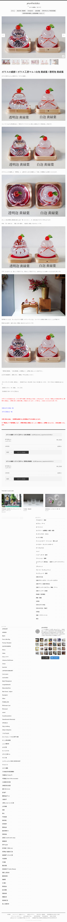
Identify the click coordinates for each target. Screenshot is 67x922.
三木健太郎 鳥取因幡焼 (8, 771)
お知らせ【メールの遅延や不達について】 (20, 917)
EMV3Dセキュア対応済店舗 (48, 10)
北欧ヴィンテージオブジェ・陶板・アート (47, 587)
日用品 (37, 611)
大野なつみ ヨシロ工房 (8, 803)
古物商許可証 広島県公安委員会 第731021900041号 (44, 917)
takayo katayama (6, 730)
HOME (8, 914)
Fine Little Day (6, 639)
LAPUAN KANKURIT (7, 670)
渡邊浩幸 (4, 841)
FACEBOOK (45, 916)
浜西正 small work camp (8, 837)
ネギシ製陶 (5, 768)
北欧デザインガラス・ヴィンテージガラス (47, 580)
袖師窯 (4, 879)
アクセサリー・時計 (41, 520)
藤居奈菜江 (5, 876)
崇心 (3, 813)
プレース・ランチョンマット (43, 570)
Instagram (30, 10)
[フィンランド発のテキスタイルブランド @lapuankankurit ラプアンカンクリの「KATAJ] (41, 644)
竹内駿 (4, 862)
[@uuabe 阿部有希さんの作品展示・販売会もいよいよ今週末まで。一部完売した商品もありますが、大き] (55, 640)
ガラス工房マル (6, 754)
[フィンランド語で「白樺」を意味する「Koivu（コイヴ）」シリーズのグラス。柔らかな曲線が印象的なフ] (41, 640)
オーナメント (39, 527)
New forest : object (7, 691)
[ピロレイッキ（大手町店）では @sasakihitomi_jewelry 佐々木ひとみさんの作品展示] (37, 644)
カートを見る (34, 7)
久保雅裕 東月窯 (6, 782)
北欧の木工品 (39, 577)
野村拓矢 (4, 886)
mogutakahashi (6, 684)
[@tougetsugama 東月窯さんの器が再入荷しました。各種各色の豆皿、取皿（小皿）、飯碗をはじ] (55, 644)
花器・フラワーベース (41, 615)
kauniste (4, 667)
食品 (37, 618)
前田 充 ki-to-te (6, 789)
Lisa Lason (5, 674)
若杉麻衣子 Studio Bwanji (9, 869)
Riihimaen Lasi (6, 705)
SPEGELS (5, 723)
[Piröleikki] (33, 4)
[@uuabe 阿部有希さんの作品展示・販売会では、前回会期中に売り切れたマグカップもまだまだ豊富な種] (37, 653)
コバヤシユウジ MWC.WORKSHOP (11, 761)
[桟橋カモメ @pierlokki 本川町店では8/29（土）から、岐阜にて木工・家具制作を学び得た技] (63, 648)
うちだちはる (5, 733)
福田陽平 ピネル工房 (7, 855)
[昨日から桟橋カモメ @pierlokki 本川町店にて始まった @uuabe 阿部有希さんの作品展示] (55, 653)
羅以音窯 (4, 865)
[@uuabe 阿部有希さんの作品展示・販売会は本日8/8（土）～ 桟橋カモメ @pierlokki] (63, 653)
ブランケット (39, 566)
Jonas (3, 663)
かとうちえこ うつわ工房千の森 (10, 736)
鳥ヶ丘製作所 (5, 904)
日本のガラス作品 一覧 (8, 408)
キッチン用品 (39, 537)
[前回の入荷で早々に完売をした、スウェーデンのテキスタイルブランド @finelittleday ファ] (37, 648)
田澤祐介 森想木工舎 (7, 851)
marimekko (5, 677)
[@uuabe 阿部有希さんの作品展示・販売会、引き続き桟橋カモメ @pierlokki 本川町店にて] (46, 653)
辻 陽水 (4, 883)
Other (3, 698)
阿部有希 (4, 893)
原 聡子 (4, 792)
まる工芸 (4, 747)
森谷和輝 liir (5, 830)
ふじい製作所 (5, 743)
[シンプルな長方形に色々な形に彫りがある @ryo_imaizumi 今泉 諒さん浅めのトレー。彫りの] (50, 653)
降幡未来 (4, 897)
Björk (3, 636)
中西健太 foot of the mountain (10, 778)
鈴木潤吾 (4, 890)
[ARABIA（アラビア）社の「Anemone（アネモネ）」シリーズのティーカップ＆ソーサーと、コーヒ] (50, 644)
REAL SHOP (53, 916)
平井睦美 (4, 817)
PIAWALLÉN (5, 702)
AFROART (5, 629)
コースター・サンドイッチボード (44, 544)
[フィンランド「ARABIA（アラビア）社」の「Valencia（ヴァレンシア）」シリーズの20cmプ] (59, 640)
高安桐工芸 (5, 900)
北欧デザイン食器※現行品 (43, 584)
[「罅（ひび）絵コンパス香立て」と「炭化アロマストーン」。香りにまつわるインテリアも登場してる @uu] (63, 640)
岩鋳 (3, 810)
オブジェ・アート (40, 523)
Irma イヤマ (5, 656)
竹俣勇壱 (4, 858)
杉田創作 (4, 823)
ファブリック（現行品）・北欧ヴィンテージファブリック (50, 562)
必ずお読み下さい (28, 916)
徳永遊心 (4, 820)
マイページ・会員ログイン (19, 914)
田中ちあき (5, 844)
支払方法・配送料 (21, 10)
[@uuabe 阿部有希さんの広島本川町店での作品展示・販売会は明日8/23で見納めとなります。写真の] (46, 640)
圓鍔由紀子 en (6, 796)
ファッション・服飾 (41, 558)
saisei (3, 712)
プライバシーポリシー (16, 916)
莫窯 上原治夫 (5, 872)
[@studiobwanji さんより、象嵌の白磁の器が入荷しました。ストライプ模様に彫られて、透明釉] (37, 640)
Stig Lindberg (6, 726)
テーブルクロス (40, 548)
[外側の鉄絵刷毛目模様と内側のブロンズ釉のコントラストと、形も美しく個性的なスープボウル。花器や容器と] (59, 648)
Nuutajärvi (5, 695)
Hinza (3, 649)
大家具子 (4, 799)
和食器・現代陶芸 (40, 594)
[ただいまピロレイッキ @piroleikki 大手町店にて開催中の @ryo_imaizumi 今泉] (41, 653)
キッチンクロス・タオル (42, 534)
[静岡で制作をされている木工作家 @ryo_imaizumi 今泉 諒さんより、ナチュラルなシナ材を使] (59, 644)
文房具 (37, 601)
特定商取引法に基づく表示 (53, 914)
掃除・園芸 (39, 597)
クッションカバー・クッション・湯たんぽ (47, 541)
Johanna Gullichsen (7, 660)
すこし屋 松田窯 (6, 740)
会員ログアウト (31, 914)
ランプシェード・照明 (41, 573)
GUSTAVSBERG (6, 646)
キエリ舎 (4, 757)
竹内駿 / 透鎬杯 (27, 509)
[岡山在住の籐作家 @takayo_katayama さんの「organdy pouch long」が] (46, 648)
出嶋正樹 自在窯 (6, 785)
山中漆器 (4, 806)
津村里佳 (4, 834)
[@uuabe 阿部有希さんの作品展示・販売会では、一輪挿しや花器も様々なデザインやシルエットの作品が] (46, 644)
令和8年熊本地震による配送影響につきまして (33, 13)
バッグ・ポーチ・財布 (41, 555)
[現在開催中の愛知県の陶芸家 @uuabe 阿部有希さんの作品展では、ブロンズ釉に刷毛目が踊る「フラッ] (63, 644)
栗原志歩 (4, 827)
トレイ (37, 551)
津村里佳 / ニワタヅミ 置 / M (52, 509)
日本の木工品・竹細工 (41, 608)
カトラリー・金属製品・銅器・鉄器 (45, 530)
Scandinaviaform (6, 716)
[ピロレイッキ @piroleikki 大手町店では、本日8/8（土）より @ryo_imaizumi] (59, 653)
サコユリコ (5, 764)
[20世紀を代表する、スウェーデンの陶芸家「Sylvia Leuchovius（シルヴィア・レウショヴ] (50, 640)
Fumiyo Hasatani (6, 642)
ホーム (13, 10)
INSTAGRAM (37, 916)
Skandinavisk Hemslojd (8, 719)
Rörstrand (5, 709)
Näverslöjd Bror (6, 688)
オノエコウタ (5, 750)
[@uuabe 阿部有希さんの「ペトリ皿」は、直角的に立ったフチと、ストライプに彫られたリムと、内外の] (50, 648)
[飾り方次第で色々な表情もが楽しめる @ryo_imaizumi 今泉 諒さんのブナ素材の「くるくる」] (55, 648)
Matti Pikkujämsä (7, 681)
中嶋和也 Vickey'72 (7, 775)
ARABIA (4, 632)
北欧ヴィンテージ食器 (41, 590)
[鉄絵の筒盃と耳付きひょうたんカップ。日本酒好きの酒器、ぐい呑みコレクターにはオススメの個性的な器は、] (41, 648)
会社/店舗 (37, 10)
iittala (3, 653)
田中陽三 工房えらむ (7, 848)
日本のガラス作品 (40, 604)
